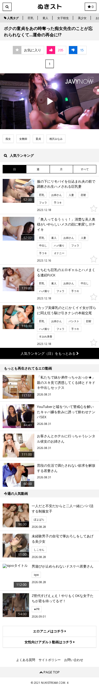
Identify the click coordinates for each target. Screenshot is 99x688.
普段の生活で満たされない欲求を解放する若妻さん (66, 468)
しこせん (39, 549)
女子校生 (63, 18)
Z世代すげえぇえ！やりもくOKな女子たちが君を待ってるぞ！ (62, 598)
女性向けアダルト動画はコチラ (49, 642)
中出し (43, 245)
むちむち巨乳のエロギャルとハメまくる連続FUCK (66, 272)
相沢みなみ (56, 139)
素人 (45, 18)
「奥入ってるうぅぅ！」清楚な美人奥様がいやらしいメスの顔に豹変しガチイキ (66, 224)
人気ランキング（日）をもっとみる (48, 353)
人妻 (71, 195)
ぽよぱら (39, 519)
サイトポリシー (50, 660)
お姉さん (56, 195)
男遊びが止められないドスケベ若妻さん (62, 566)
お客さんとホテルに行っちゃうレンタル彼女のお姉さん (66, 439)
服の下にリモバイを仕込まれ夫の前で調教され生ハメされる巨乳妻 (66, 184)
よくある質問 (25, 660)
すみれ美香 (45, 336)
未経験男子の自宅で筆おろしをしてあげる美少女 (62, 539)
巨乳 (31, 18)
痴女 (8, 139)
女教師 (23, 139)
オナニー (59, 253)
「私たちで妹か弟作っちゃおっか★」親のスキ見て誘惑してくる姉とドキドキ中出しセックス (66, 382)
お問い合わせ (73, 660)
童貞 (38, 139)
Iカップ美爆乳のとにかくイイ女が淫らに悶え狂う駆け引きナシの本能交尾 (66, 310)
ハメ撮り (59, 245)
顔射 (83, 195)
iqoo (36, 575)
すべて (85, 169)
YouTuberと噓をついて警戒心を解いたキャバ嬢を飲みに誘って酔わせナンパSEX (66, 411)
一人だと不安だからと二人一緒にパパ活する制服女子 (62, 508)
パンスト (74, 321)
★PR (37, 609)
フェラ (43, 202)
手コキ (58, 202)
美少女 (82, 18)
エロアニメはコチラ (49, 631)
